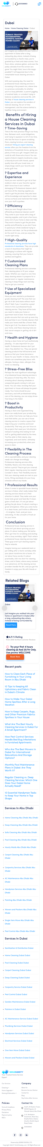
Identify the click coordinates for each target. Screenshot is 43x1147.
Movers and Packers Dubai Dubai (19, 1058)
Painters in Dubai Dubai (15, 1009)
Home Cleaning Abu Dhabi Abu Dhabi (21, 818)
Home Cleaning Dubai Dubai (17, 956)
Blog (23, 1095)
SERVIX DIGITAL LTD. (25, 1142)
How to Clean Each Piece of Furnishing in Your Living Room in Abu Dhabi (20, 677)
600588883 (28, 1127)
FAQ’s (3, 1118)
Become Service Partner (30, 1090)
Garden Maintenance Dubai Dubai (20, 1002)
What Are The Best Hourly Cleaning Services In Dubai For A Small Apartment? (21, 727)
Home (7, 28)
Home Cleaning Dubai (19, 28)
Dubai (7, 605)
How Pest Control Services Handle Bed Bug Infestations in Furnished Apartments (20, 740)
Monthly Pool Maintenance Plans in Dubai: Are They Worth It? (19, 768)
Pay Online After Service (30, 1098)
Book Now (15, 657)
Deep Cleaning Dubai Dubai (17, 978)
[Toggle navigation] (39, 4)
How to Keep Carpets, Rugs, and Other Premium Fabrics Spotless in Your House (20, 715)
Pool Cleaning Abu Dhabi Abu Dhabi (21, 840)
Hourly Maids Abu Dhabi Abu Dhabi (20, 847)
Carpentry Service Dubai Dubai (18, 987)
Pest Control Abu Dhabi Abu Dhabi (20, 931)
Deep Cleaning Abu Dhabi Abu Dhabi (21, 825)
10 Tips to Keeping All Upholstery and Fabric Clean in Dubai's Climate (20, 689)
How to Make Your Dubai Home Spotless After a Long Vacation (20, 702)
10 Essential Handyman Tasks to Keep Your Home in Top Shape (20, 796)
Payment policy (7, 1115)
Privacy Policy (6, 1110)
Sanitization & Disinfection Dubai (19, 948)
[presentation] (4, 608)
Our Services (6, 1083)
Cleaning (5, 1088)
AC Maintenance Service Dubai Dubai (21, 1019)
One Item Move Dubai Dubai (17, 1050)
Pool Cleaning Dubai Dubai (17, 963)
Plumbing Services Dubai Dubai (19, 1026)
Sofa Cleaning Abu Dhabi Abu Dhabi (21, 833)
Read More (11, 625)
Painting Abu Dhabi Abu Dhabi (18, 900)
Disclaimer (5, 1112)
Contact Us (25, 1093)
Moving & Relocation (8, 1093)
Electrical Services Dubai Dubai (18, 1041)
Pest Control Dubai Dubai (16, 995)
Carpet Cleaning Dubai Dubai (18, 970)
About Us (24, 1087)
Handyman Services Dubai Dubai (19, 1034)
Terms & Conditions (8, 1107)
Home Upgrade (7, 1090)
